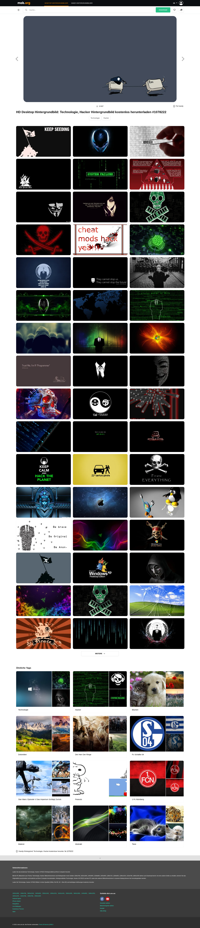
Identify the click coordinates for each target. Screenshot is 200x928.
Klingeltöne (15, 903)
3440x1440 (61, 893)
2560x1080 (69, 893)
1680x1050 (91, 893)
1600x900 (38, 893)
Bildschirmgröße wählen (107, 905)
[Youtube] (108, 900)
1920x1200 (15, 896)
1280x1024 (53, 893)
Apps (13, 911)
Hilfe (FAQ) (103, 911)
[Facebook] (102, 900)
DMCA (51, 924)
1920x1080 (15, 893)
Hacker (106, 118)
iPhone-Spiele (16, 901)
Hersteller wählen (105, 903)
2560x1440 (45, 893)
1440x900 (84, 893)
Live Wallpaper (16, 906)
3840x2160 (30, 893)
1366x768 (23, 893)
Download (163, 10)
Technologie (95, 118)
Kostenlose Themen (18, 909)
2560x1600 (37, 896)
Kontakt (102, 908)
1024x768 (23, 896)
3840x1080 (77, 893)
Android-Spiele (16, 898)
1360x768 (30, 896)
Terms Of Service (44, 924)
